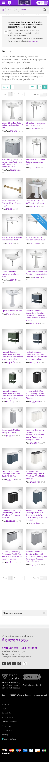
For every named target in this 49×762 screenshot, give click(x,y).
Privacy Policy (7, 726)
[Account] (10, 2)
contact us (33, 41)
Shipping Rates (7, 730)
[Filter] (32, 87)
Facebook (4, 663)
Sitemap (5, 735)
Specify (32, 677)
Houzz (25, 663)
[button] (24, 613)
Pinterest (14, 663)
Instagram (19, 663)
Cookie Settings (10, 739)
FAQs (4, 709)
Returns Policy (7, 717)
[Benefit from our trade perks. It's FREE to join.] (10, 677)
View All (36, 94)
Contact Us (6, 713)
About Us (5, 704)
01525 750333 (17, 640)
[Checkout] (46, 3)
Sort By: (6, 87)
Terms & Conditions (9, 722)
